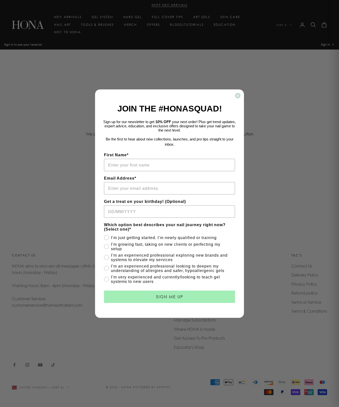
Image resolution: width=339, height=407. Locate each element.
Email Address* (120, 178)
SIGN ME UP (169, 296)
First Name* (116, 155)
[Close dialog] (237, 95)
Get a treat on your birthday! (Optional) (145, 201)
